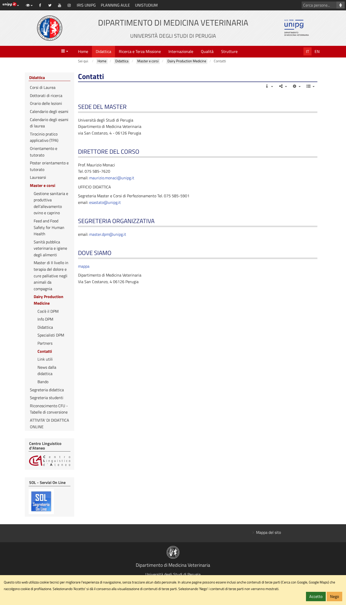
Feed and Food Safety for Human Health (49, 227)
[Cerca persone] (340, 5)
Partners (44, 343)
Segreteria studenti (46, 398)
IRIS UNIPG (86, 5)
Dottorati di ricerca (46, 95)
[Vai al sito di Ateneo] (49, 28)
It (307, 51)
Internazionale (180, 51)
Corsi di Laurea (42, 87)
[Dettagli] (269, 86)
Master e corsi (42, 185)
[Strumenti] (296, 86)
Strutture (229, 51)
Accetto (315, 596)
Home (83, 51)
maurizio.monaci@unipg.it (111, 178)
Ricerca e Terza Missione (140, 51)
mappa (83, 266)
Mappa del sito (268, 532)
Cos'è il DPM (48, 311)
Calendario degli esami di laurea (49, 122)
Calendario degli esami (49, 111)
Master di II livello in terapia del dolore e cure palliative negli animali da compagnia (51, 275)
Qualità (207, 51)
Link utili (45, 359)
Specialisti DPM (50, 335)
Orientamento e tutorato (43, 151)
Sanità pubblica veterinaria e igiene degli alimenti (50, 248)
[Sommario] (310, 86)
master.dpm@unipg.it (107, 234)
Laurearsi (38, 177)
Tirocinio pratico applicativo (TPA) (44, 137)
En (317, 51)
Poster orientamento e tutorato (49, 166)
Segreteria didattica (47, 390)
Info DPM (45, 319)
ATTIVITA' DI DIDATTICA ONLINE (49, 423)
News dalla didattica (46, 370)
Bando (42, 382)
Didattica (103, 51)
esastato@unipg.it (105, 202)
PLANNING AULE (115, 5)
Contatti (44, 351)
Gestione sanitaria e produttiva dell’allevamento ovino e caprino (51, 203)
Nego (334, 596)
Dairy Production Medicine (48, 300)
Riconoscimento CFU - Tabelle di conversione (49, 409)
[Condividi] (283, 86)
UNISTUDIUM (146, 5)
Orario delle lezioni (46, 103)
